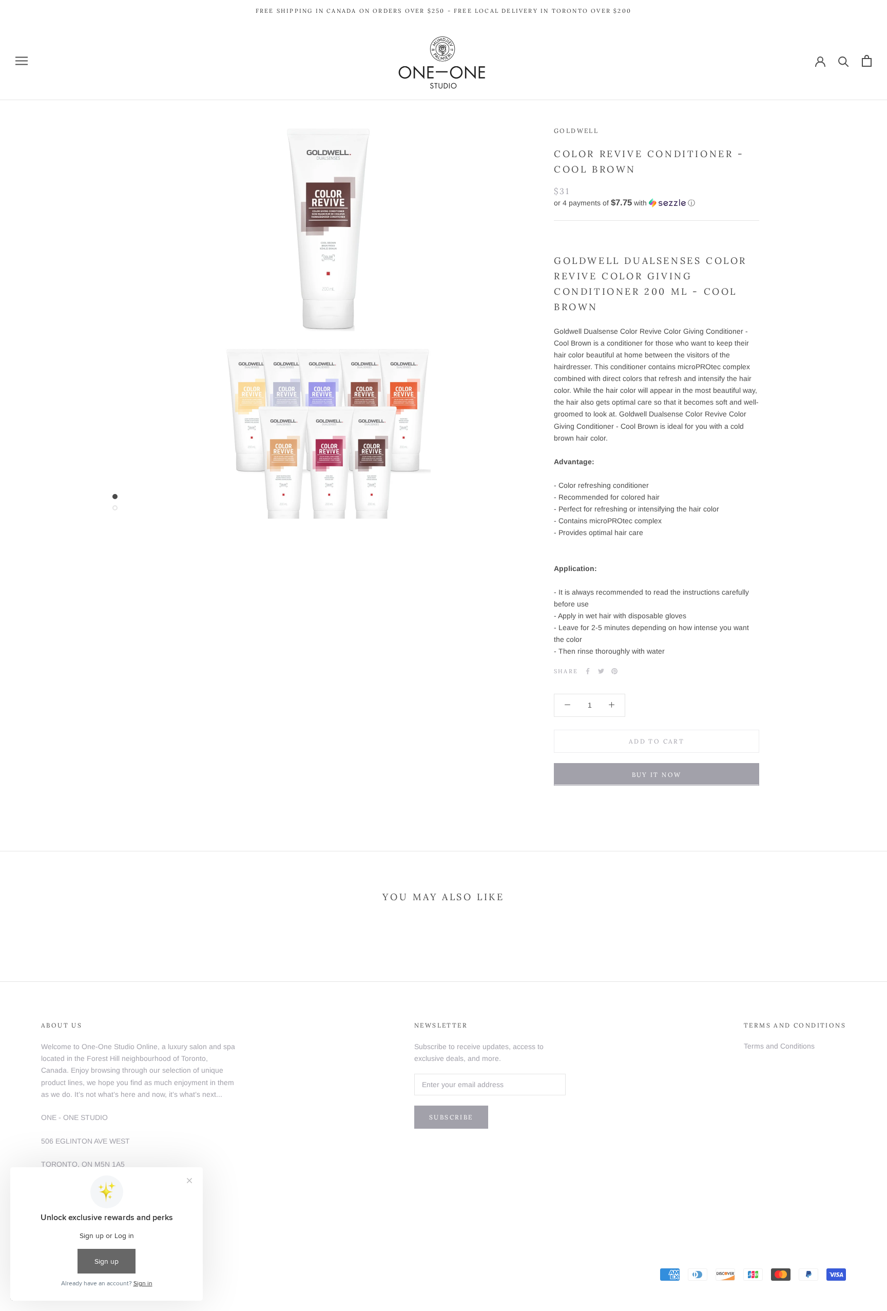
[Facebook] (588, 671)
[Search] (843, 60)
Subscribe (451, 1117)
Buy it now (657, 774)
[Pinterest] (614, 671)
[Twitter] (601, 671)
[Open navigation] (21, 60)
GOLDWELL (576, 131)
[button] (656, 202)
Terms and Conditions (779, 1046)
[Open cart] (867, 61)
